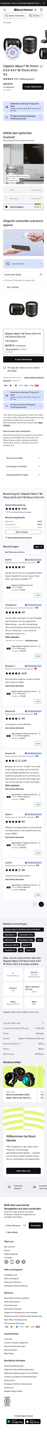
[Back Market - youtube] (12, 1262)
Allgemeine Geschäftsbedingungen (19, 1369)
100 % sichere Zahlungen (14, 1323)
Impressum (9, 1387)
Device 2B (6, 381)
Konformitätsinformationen (34, 377)
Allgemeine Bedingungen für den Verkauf (21, 1373)
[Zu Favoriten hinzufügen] (41, 66)
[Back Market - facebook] (18, 1262)
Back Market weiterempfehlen (16, 1298)
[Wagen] (41, 9)
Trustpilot (8, 1257)
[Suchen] (30, 15)
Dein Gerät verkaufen (13, 1309)
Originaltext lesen (31, 640)
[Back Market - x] (23, 1262)
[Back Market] (23, 10)
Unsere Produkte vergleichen (16, 1342)
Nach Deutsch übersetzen (14, 686)
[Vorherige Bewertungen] (34, 904)
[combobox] (23, 274)
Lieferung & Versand (12, 1282)
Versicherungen (10, 1305)
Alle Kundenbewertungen (14, 1346)
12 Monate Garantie (12, 1302)
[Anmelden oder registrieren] (35, 9)
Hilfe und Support (11, 1278)
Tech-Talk (8, 1339)
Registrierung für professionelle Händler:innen (23, 1316)
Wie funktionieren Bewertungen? (20, 538)
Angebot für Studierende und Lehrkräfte (20, 1312)
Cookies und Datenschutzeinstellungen (20, 1377)
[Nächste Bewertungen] (41, 904)
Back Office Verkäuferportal (15, 1320)
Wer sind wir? (9, 1247)
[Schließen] (44, 3)
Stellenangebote (11, 1254)
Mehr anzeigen (12, 637)
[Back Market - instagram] (6, 1262)
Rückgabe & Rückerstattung (15, 1286)
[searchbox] (38, 15)
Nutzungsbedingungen (14, 1366)
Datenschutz (9, 1380)
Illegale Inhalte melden (13, 1391)
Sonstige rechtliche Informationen (18, 1384)
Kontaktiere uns (10, 1275)
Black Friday (9, 1353)
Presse (7, 1250)
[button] (12, 52)
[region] (23, 1085)
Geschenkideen (10, 1350)
